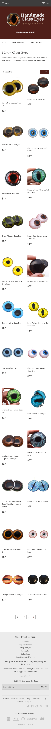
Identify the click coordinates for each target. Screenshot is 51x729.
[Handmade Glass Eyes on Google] (41, 707)
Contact (6, 699)
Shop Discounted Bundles (25, 657)
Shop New (25, 642)
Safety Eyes (25, 654)
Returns (20, 702)
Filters (44, 72)
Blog (28, 699)
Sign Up (44, 687)
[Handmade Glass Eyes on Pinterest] (36, 707)
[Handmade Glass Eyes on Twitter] (28, 707)
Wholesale (36, 699)
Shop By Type (25, 648)
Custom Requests (17, 699)
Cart (47, 3)
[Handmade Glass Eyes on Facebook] (32, 707)
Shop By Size (25, 651)
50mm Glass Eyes (18, 42)
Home (4, 42)
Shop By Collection (26, 645)
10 (33, 617)
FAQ (44, 699)
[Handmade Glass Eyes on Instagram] (46, 707)
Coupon (29, 702)
